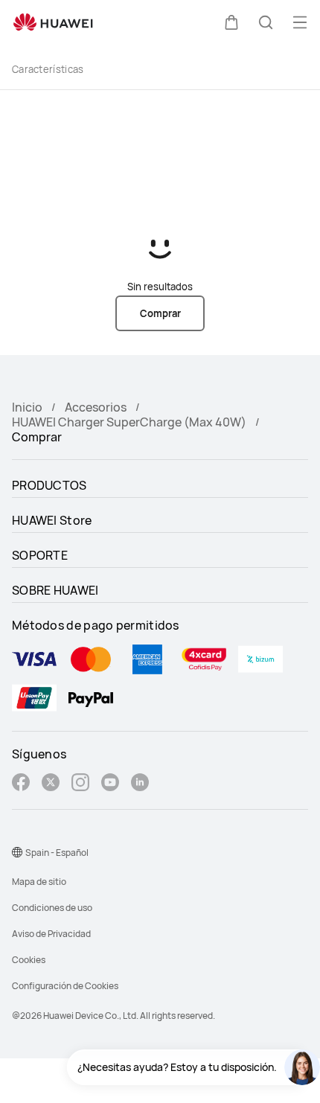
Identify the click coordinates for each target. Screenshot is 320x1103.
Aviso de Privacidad (51, 933)
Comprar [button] (160, 313)
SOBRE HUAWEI (55, 590)
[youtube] (110, 784)
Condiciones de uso (52, 907)
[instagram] (80, 784)
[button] (231, 22)
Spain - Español (57, 852)
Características (48, 69)
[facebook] (21, 784)
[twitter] (51, 784)
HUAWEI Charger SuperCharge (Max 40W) (129, 422)
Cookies (28, 959)
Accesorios (96, 407)
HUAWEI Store (52, 520)
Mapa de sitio (39, 881)
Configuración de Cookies (65, 985)
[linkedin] (140, 784)
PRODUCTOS (49, 485)
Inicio (27, 407)
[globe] (17, 852)
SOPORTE (40, 555)
